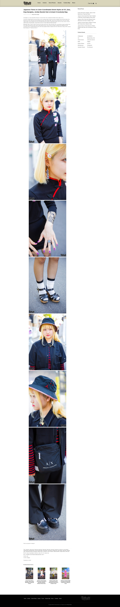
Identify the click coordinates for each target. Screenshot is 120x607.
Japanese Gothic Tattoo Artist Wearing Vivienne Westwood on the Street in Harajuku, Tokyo (53, 582)
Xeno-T (43, 554)
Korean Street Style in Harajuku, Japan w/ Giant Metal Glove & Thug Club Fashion (29, 582)
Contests (56, 598)
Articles (45, 2)
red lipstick (45, 551)
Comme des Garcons (91, 39)
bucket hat (61, 549)
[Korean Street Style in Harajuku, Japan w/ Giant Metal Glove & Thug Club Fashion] (29, 573)
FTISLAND (28, 554)
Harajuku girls (54, 550)
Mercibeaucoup (80, 45)
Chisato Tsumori (81, 39)
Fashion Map (67, 2)
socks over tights (50, 551)
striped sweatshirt (56, 551)
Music (73, 2)
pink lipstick (35, 551)
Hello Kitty (64, 550)
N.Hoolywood (89, 45)
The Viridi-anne (90, 47)
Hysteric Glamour (81, 43)
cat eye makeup (65, 549)
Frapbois (88, 41)
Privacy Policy (69, 604)
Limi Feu (88, 43)
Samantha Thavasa (81, 47)
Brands (60, 2)
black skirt (52, 549)
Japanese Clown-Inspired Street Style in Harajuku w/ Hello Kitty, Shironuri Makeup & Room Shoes (41, 582)
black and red (32, 549)
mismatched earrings (29, 551)
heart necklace (60, 550)
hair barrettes (50, 550)
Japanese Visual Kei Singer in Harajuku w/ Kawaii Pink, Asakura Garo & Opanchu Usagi (65, 582)
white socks (67, 551)
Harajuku (28, 557)
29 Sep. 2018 (29, 14)
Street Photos (52, 2)
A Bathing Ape (80, 36)
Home (39, 2)
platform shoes (40, 551)
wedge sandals (62, 551)
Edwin (79, 41)
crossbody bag (25, 550)
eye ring (36, 550)
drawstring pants (31, 550)
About (60, 598)
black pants (40, 549)
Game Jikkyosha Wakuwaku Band (35, 554)
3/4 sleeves (27, 549)
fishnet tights (40, 550)
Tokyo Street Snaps (35, 14)
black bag (36, 549)
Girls (27, 556)
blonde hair (57, 549)
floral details (45, 550)
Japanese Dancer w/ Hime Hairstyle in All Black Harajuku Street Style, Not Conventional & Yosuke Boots (87, 27)
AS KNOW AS (89, 36)
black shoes (49, 549)
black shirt (44, 549)
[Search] (96, 3)
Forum (42, 598)
